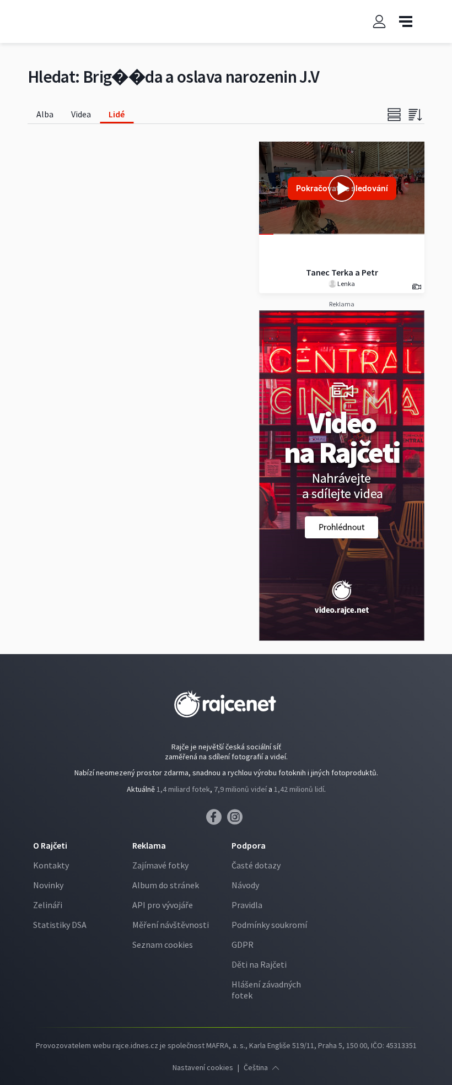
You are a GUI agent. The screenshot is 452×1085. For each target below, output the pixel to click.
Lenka (345, 283)
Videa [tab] (81, 114)
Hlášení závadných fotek (266, 990)
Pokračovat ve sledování (342, 188)
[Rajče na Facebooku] (216, 820)
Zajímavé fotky (160, 865)
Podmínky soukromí (269, 924)
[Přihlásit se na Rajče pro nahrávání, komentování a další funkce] (379, 21)
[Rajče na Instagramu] (236, 820)
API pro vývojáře (162, 904)
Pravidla (247, 904)
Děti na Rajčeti (259, 964)
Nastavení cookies (203, 1067)
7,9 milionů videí (240, 789)
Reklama (149, 845)
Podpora (249, 845)
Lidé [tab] (117, 114)
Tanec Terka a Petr (342, 272)
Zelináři (47, 904)
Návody (245, 884)
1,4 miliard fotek (183, 789)
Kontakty (51, 865)
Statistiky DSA (60, 924)
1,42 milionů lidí (299, 789)
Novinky (48, 884)
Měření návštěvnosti (170, 924)
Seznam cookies (162, 944)
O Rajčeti (50, 845)
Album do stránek (165, 884)
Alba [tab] (44, 114)
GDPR (243, 944)
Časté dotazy (256, 865)
